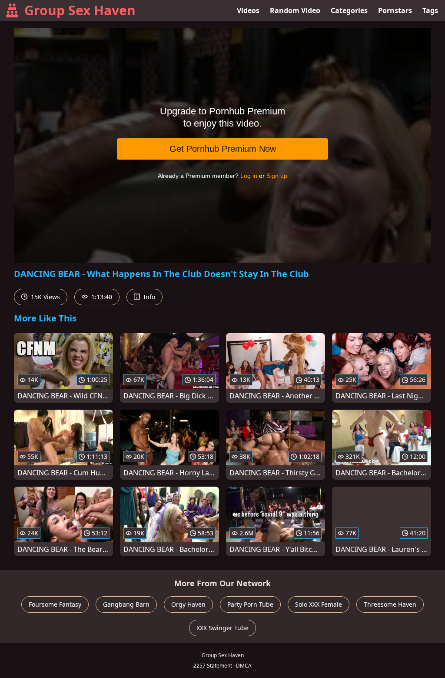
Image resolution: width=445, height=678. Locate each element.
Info (148, 297)
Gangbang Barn (126, 604)
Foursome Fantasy (55, 604)
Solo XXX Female (318, 604)
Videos (248, 10)
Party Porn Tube (250, 604)
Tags (430, 10)
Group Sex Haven (80, 10)
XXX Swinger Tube (222, 628)
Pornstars (395, 10)
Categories (349, 10)
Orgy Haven (188, 604)
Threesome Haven (390, 604)
